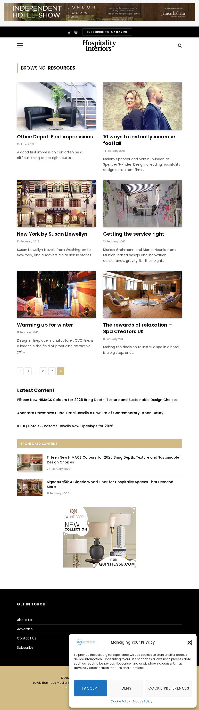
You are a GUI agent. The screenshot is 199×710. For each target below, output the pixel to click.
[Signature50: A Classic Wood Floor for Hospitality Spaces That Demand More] (29, 487)
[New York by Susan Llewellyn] (56, 203)
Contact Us (26, 638)
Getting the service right (133, 234)
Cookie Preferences (168, 688)
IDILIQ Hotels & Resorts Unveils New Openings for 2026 (65, 426)
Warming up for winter (45, 325)
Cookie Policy (120, 701)
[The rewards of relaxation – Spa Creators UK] (142, 294)
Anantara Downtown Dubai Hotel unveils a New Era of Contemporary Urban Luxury (90, 412)
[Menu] (20, 45)
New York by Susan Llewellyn (52, 234)
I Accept (90, 688)
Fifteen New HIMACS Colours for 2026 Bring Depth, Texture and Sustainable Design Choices (97, 399)
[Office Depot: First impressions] (56, 105)
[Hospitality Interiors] (99, 45)
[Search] (179, 45)
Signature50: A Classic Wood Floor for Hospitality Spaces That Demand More (110, 484)
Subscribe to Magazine (107, 32)
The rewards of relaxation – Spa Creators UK (137, 328)
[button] (189, 642)
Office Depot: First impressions (55, 136)
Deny (127, 688)
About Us (24, 619)
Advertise (25, 629)
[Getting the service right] (142, 203)
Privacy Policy (142, 701)
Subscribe (25, 647)
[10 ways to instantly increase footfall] (142, 105)
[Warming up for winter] (56, 294)
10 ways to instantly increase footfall (139, 140)
